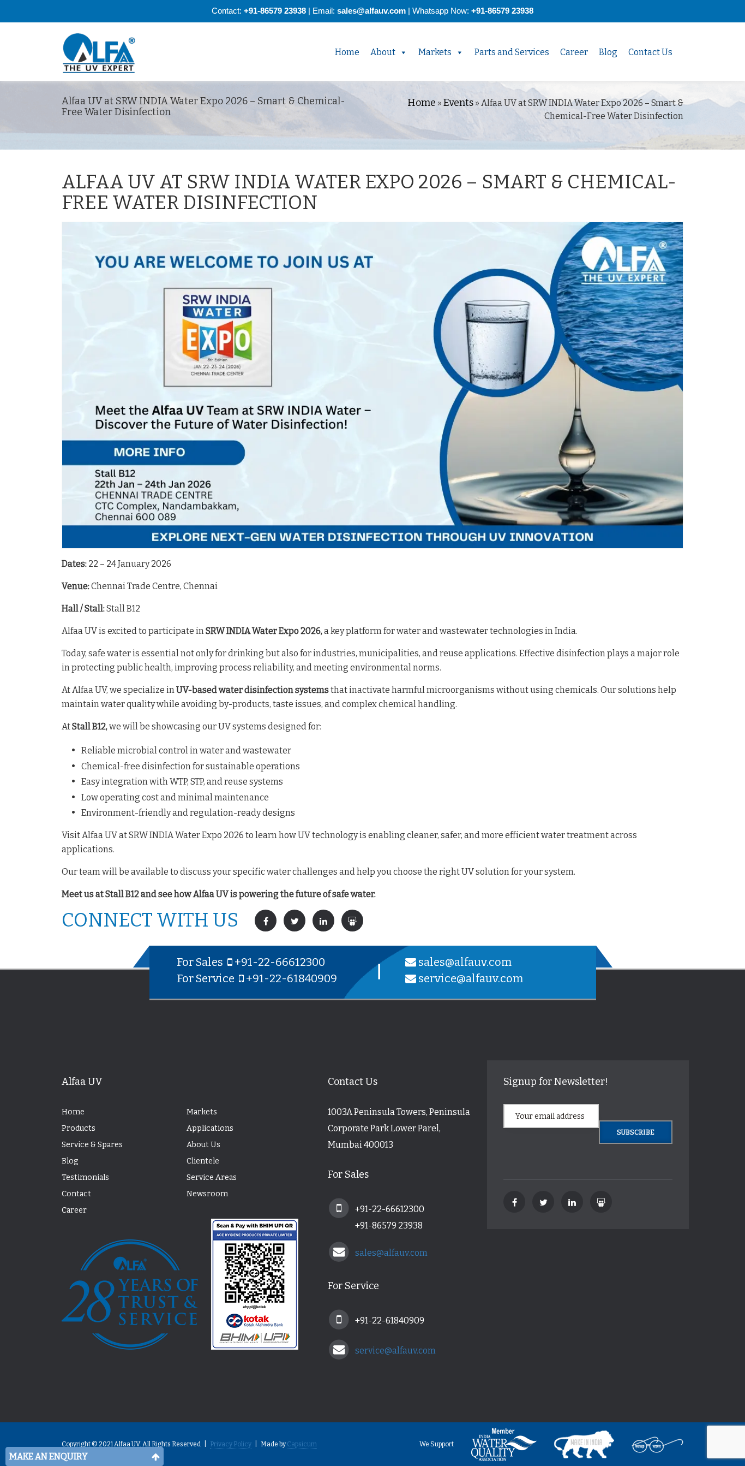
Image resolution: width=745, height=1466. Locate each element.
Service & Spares (92, 1144)
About (382, 52)
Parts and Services (511, 52)
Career (574, 52)
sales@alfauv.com (465, 962)
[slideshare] (601, 1202)
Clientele (203, 1161)
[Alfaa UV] (108, 53)
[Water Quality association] (496, 1444)
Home (347, 52)
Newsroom (207, 1193)
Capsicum (302, 1444)
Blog (608, 52)
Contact (76, 1193)
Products (78, 1128)
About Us (203, 1144)
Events (458, 103)
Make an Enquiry (48, 1456)
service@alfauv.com (470, 978)
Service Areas (212, 1177)
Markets (435, 52)
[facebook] (514, 1202)
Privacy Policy (230, 1444)
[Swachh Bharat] (649, 1444)
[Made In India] (576, 1444)
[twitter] (543, 1202)
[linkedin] (572, 1202)
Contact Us (650, 52)
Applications (210, 1128)
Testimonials (85, 1177)
